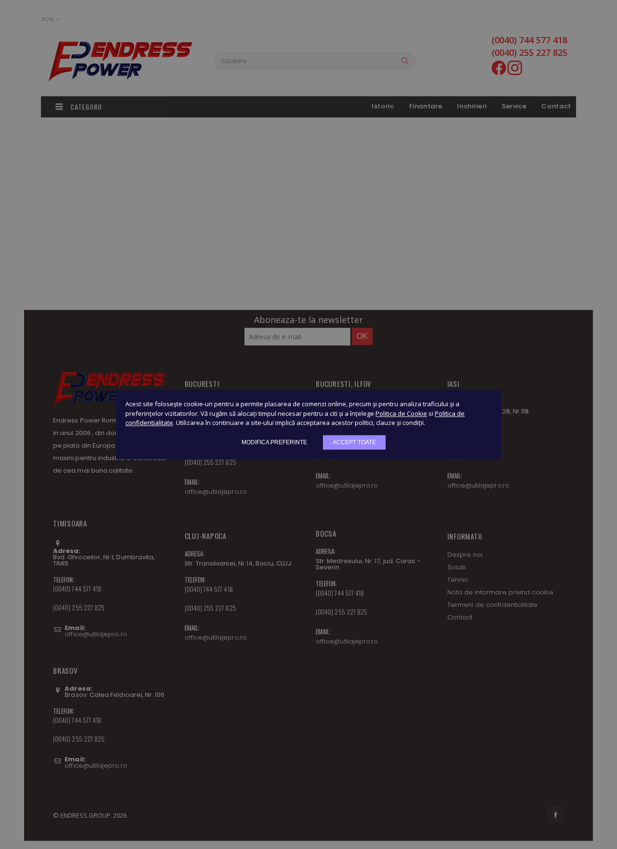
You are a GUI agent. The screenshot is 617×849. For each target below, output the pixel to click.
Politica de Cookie (401, 413)
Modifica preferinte (274, 442)
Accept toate (354, 442)
